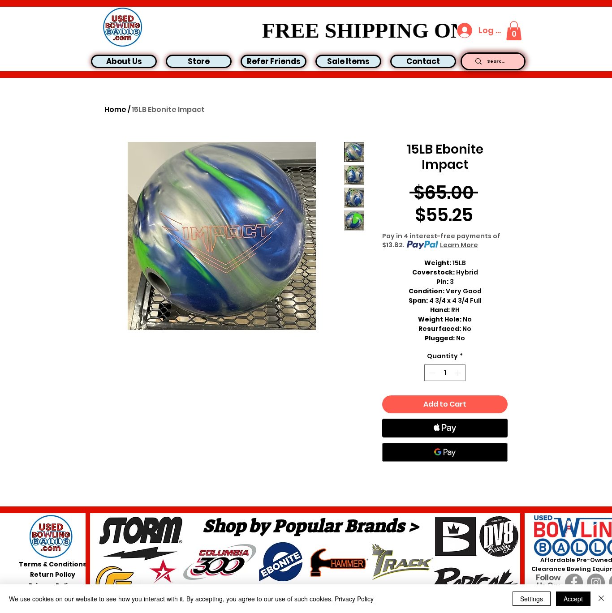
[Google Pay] (445, 452)
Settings (531, 598)
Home (115, 109)
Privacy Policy (354, 598)
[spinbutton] (445, 373)
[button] (514, 30)
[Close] (601, 599)
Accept (573, 598)
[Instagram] (596, 583)
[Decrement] (431, 373)
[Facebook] (574, 583)
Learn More (459, 244)
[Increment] (458, 373)
